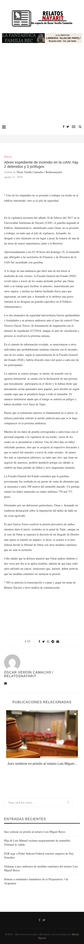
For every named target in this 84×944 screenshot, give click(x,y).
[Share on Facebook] (39, 641)
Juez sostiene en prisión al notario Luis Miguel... (42, 763)
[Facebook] (63, 127)
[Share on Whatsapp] (48, 641)
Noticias (8, 156)
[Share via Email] (57, 641)
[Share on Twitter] (43, 641)
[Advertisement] (42, 86)
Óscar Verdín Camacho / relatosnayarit (39, 172)
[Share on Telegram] (52, 641)
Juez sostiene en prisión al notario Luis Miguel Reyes (34, 832)
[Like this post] (31, 641)
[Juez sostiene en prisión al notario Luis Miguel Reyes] (42, 734)
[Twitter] (67, 127)
